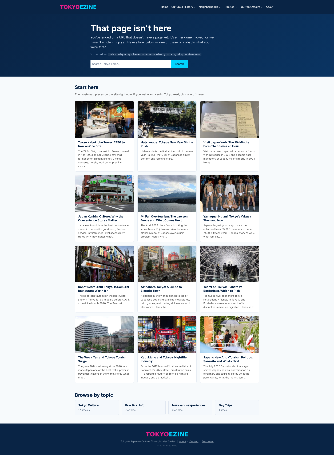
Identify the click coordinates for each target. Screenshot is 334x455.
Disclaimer (208, 441)
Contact (193, 441)
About (269, 7)
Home (164, 7)
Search (179, 64)
